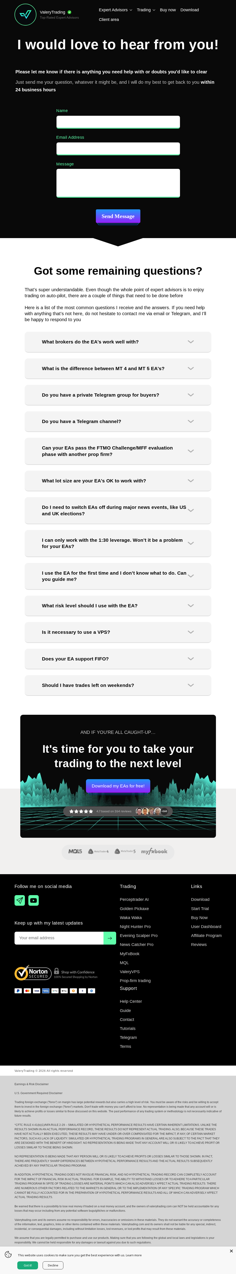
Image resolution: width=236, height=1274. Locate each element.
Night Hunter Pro (135, 926)
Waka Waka (131, 917)
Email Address (70, 137)
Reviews (199, 944)
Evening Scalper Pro (139, 935)
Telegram (128, 1037)
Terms (125, 1046)
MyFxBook (129, 953)
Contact (127, 1019)
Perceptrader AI (134, 899)
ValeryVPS (130, 971)
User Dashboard (206, 926)
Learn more (134, 1255)
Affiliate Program (206, 935)
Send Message (118, 216)
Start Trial (200, 908)
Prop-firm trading (135, 980)
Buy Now (199, 917)
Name (62, 110)
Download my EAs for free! (118, 786)
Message (65, 164)
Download (200, 899)
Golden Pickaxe (134, 908)
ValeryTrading (25, 1070)
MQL (124, 962)
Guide (125, 1010)
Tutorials (128, 1028)
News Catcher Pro (136, 944)
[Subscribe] (109, 938)
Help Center (131, 1001)
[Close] (231, 1251)
